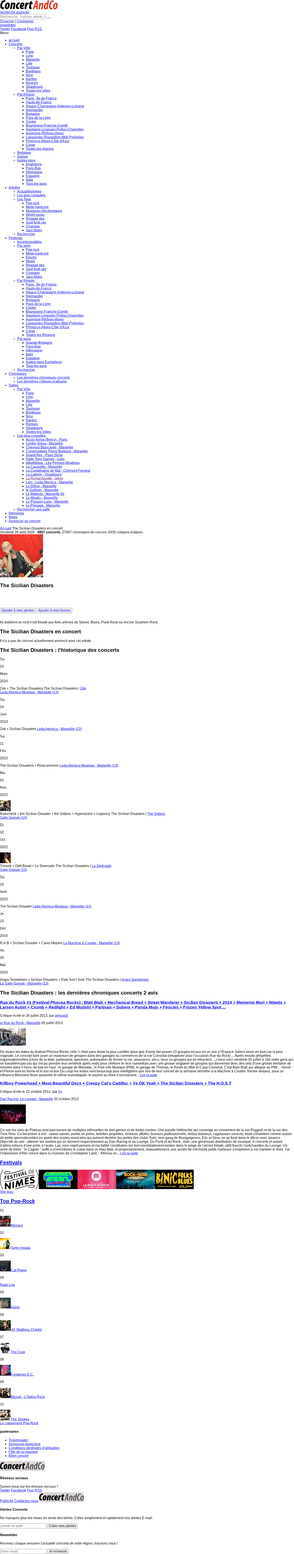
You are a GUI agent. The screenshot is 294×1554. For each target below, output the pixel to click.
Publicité (6, 1501)
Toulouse (33, 67)
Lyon (29, 56)
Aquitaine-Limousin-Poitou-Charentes (55, 129)
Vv (60, 1091)
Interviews (16, 513)
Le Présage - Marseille (43, 505)
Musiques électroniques (44, 211)
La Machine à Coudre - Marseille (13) (91, 943)
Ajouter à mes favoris (54, 610)
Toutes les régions (40, 149)
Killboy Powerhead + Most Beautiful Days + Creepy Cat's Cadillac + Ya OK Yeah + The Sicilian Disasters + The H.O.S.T (115, 1083)
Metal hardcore (37, 207)
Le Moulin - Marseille (42, 498)
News (13, 517)
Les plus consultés (31, 195)
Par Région (26, 94)
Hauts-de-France (39, 102)
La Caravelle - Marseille (44, 467)
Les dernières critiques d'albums (42, 381)
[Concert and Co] (29, 8)
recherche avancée (14, 12)
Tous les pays (36, 183)
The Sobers (156, 814)
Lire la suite (148, 1075)
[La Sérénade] (147, 858)
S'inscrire (7, 21)
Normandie (34, 110)
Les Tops (24, 199)
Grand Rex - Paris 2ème (44, 455)
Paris (30, 52)
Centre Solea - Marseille (44, 443)
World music (35, 214)
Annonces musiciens (24, 1444)
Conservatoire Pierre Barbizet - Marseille (57, 451)
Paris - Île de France (41, 98)
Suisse (22, 156)
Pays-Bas (33, 168)
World (30, 261)
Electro (31, 257)
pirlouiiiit (61, 1015)
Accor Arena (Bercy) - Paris (46, 439)
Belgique (24, 152)
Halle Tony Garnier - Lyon (45, 459)
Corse (30, 145)
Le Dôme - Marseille (41, 486)
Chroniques (17, 373)
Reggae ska (35, 218)
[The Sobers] (147, 806)
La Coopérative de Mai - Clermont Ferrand (58, 470)
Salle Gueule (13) (13, 817)
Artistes (14, 187)
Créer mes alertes (62, 1526)
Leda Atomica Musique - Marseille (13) (29, 692)
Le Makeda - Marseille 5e (45, 494)
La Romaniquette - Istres (44, 478)
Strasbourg (34, 87)
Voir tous (6, 1192)
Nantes (31, 79)
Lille (29, 63)
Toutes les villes (38, 90)
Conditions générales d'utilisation (34, 1448)
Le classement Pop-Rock (19, 1423)
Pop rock (32, 203)
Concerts (15, 44)
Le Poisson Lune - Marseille (47, 501)
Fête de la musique (23, 1452)
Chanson (33, 226)
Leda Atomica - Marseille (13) (59, 729)
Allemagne (34, 172)
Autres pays (26, 160)
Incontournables (29, 242)
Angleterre (34, 164)
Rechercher (26, 234)
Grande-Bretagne (39, 342)
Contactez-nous (26, 1501)
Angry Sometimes (135, 979)
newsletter (8, 25)
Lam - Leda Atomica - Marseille (49, 482)
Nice (29, 75)
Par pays (24, 339)
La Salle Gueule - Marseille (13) (24, 983)
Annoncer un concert (24, 521)
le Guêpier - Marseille (42, 490)
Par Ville (23, 48)
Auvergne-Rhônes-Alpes (45, 133)
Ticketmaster (18, 1440)
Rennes (32, 83)
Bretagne (33, 114)
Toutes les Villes (38, 432)
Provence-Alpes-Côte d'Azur (47, 141)
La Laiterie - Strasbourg (44, 474)
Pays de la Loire (38, 118)
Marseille (33, 59)
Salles (13, 385)
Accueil (5, 528)
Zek (83, 688)
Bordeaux (33, 71)
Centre (31, 121)
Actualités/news (29, 191)
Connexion (25, 21)
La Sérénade (101, 866)
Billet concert (18, 1455)
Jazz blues (34, 230)
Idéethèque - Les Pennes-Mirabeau (53, 463)
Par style (24, 246)
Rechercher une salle (33, 509)
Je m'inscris (58, 1551)
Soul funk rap (36, 222)
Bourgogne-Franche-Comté (47, 125)
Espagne (33, 176)
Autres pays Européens (44, 362)
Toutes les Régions (40, 335)
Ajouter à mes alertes (18, 610)
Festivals (15, 238)
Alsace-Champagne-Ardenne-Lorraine (55, 106)
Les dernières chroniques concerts (43, 377)
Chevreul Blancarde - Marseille (49, 447)
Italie (29, 180)
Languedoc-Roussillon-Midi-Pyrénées (55, 137)
